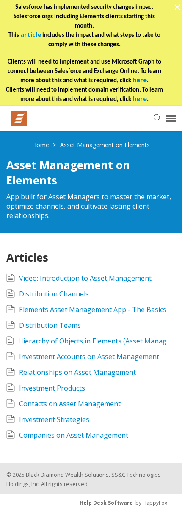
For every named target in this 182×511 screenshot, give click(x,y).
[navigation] (171, 118)
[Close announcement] (177, 8)
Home (41, 145)
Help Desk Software (106, 502)
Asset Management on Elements (105, 145)
